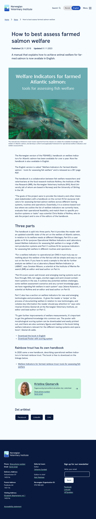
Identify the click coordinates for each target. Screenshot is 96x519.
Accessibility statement (12, 506)
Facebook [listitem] (22, 417)
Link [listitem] (49, 417)
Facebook (68, 487)
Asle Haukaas (39, 477)
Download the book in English (31, 335)
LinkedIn (67, 489)
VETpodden (68, 492)
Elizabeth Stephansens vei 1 (14, 495)
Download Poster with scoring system (35, 338)
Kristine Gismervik (46, 384)
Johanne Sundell (40, 469)
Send (69, 480)
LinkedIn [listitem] (36, 417)
